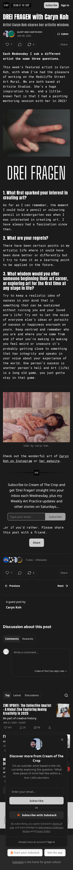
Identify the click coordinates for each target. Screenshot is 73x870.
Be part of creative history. (20, 718)
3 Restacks (41, 560)
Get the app (55, 852)
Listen (65, 34)
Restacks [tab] (27, 638)
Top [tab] (7, 695)
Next (60, 586)
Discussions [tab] (32, 695)
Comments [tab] (12, 638)
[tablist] (19, 639)
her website (49, 461)
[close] (62, 740)
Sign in (65, 5)
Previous (14, 586)
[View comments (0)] (20, 44)
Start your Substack (26, 852)
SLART (20, 32)
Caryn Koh (36, 32)
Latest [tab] (17, 695)
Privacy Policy (42, 831)
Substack (18, 862)
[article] (36, 717)
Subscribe (51, 5)
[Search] (66, 695)
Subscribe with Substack (39, 815)
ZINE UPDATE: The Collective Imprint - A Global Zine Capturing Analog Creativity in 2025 (27, 710)
